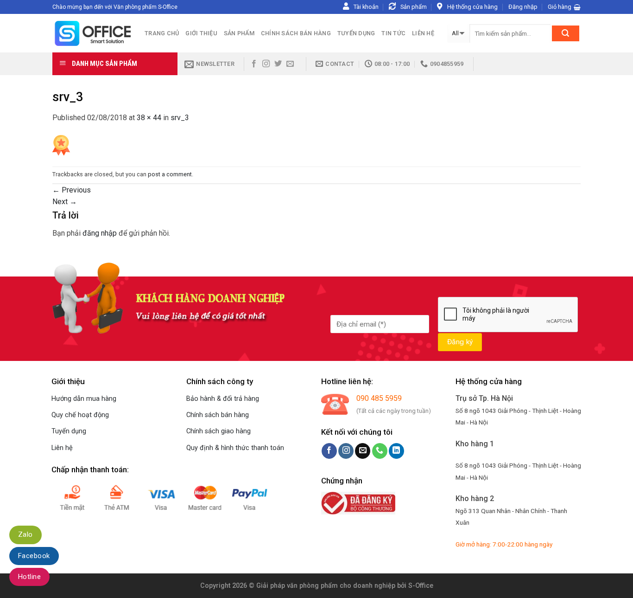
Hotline (29, 576)
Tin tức (393, 33)
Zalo (25, 534)
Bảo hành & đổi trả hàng (222, 399)
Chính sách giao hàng (218, 431)
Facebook (34, 556)
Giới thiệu (201, 33)
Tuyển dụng (356, 33)
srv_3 (180, 117)
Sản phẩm (239, 33)
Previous (71, 190)
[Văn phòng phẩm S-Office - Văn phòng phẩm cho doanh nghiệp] (91, 33)
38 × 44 (149, 117)
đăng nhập (99, 233)
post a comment (170, 174)
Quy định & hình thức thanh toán (235, 448)
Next (64, 201)
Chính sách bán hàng (296, 33)
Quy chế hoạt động (80, 415)
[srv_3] (61, 144)
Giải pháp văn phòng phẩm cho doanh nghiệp (325, 586)
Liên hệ (423, 33)
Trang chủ (162, 33)
